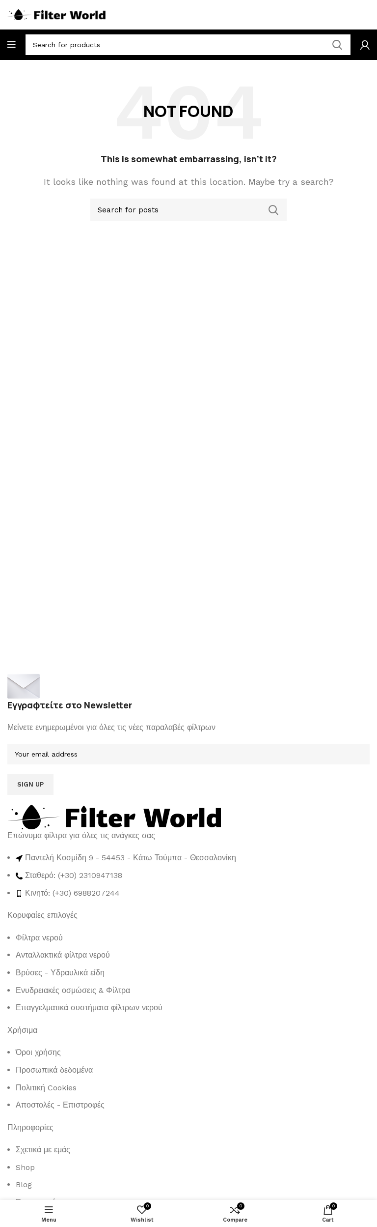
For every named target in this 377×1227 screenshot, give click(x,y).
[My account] (365, 45)
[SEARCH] (273, 210)
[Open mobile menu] (11, 45)
